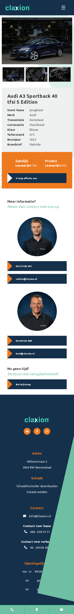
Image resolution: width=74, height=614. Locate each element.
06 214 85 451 (24, 266)
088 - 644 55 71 (40, 531)
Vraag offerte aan (26, 178)
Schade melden (36, 492)
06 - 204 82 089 (40, 547)
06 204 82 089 (24, 340)
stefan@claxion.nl (26, 278)
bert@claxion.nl (25, 353)
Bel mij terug (23, 384)
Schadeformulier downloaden (37, 486)
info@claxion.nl (40, 516)
